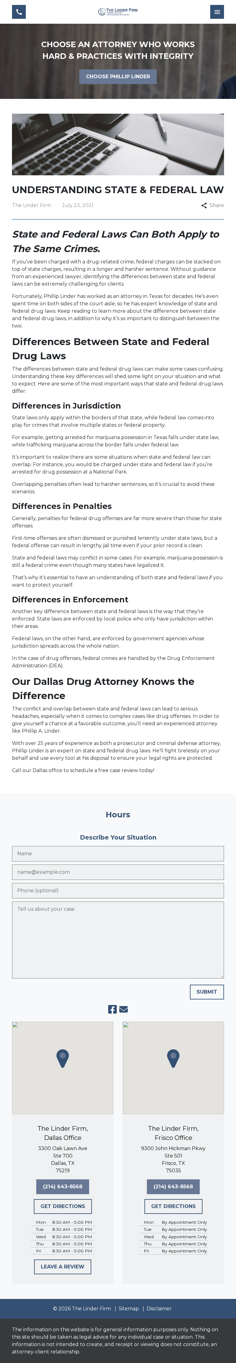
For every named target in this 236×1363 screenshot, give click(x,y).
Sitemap (129, 1309)
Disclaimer (159, 1309)
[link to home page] (118, 12)
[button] (63, 1058)
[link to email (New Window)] (123, 1009)
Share (217, 205)
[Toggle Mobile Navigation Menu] (217, 12)
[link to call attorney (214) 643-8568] (19, 12)
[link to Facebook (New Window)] (112, 1009)
